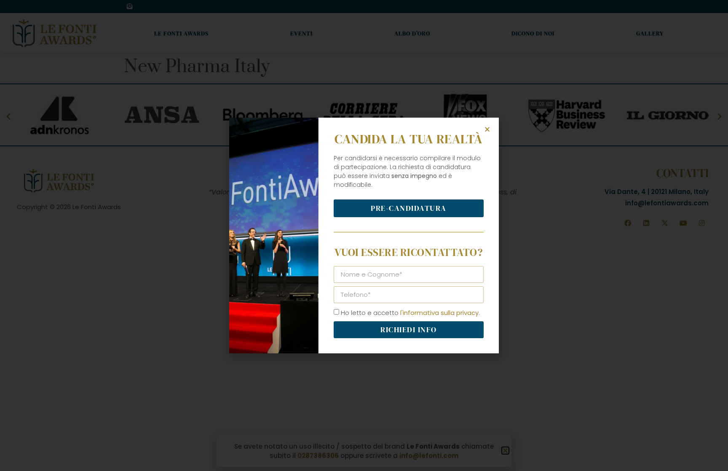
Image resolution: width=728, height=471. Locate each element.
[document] (364, 235)
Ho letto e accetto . (410, 312)
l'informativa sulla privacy (439, 312)
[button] (487, 129)
